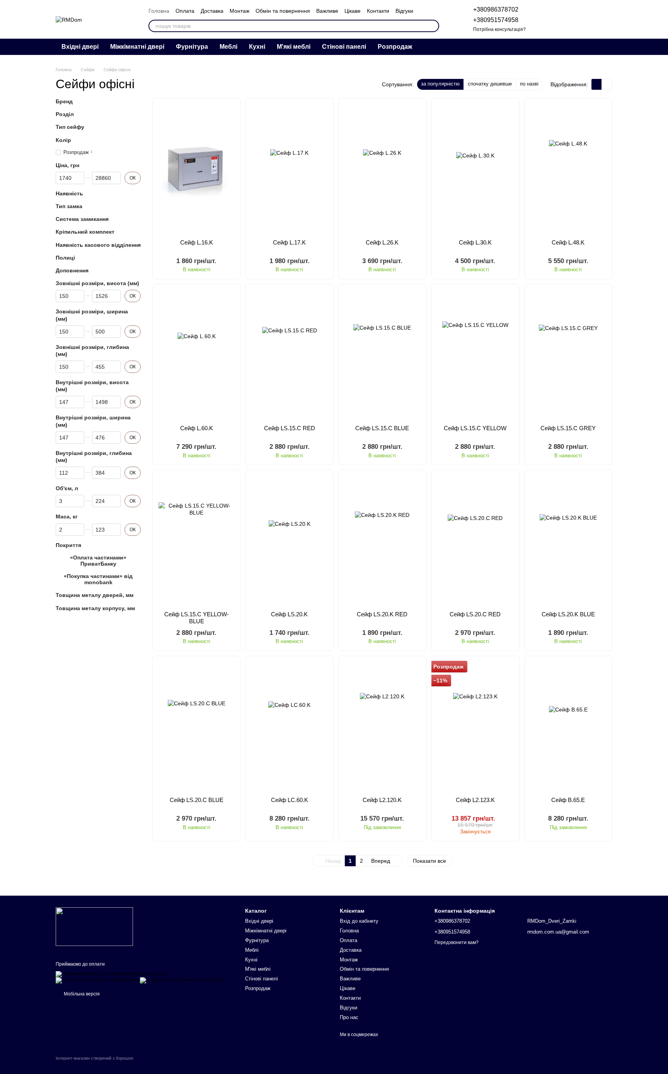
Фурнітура (192, 46)
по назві (529, 84)
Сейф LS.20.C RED (475, 614)
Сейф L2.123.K (475, 800)
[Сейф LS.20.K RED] (382, 540)
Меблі (228, 46)
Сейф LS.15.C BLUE (382, 428)
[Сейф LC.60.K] (289, 726)
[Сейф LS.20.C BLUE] (196, 726)
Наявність (69, 193)
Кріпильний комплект (85, 232)
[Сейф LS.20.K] (289, 540)
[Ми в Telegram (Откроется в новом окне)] (564, 47)
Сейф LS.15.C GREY (568, 428)
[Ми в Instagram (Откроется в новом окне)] (574, 47)
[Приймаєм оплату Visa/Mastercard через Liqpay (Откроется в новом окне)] (111, 974)
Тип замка (69, 206)
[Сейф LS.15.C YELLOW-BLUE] (196, 540)
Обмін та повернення (283, 11)
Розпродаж (395, 46)
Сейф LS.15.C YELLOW (475, 428)
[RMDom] (94, 926)
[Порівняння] (546, 19)
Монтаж (239, 11)
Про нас (349, 1017)
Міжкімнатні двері (137, 46)
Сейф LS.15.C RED (289, 428)
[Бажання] (566, 19)
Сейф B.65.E (568, 800)
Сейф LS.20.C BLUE (196, 800)
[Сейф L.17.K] (289, 168)
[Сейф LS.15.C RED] (289, 354)
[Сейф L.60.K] (196, 354)
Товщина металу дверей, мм (94, 595)
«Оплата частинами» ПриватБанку (98, 560)
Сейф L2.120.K (382, 800)
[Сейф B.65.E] (568, 726)
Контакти (378, 11)
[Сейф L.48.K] (568, 168)
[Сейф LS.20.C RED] (475, 540)
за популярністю (440, 84)
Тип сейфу (70, 127)
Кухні (257, 46)
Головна (158, 11)
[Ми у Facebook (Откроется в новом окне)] (592, 47)
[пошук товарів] (433, 26)
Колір (63, 140)
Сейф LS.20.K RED (382, 614)
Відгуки (404, 11)
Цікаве (352, 11)
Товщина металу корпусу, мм (95, 608)
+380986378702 (495, 9)
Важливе (327, 11)
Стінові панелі (344, 46)
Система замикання (82, 219)
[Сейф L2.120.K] (382, 726)
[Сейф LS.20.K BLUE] (568, 540)
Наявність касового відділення (98, 245)
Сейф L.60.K (196, 428)
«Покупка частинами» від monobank (98, 579)
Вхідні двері (80, 46)
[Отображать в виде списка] (607, 84)
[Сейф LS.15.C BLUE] (382, 354)
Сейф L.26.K (382, 242)
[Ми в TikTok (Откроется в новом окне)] (601, 47)
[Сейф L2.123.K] (475, 726)
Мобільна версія (81, 994)
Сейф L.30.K (475, 242)
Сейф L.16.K (196, 242)
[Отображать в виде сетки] (596, 84)
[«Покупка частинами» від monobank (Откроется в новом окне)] (182, 980)
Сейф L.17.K (289, 242)
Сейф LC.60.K (289, 800)
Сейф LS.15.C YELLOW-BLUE (196, 617)
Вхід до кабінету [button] (359, 921)
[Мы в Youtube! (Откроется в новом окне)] (583, 47)
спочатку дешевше (490, 84)
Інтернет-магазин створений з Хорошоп (94, 1058)
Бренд (64, 101)
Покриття (68, 545)
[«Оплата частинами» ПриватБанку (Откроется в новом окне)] (97, 980)
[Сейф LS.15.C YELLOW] (475, 354)
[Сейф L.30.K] (475, 168)
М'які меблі (293, 46)
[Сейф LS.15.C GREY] (568, 354)
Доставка (212, 11)
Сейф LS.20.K (289, 614)
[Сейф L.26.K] (382, 168)
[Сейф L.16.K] (196, 168)
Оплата (185, 11)
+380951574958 (495, 20)
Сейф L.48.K (568, 242)
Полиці (65, 258)
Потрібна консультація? (499, 29)
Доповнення (72, 270)
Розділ (65, 114)
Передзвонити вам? (457, 942)
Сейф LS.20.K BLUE (568, 614)
